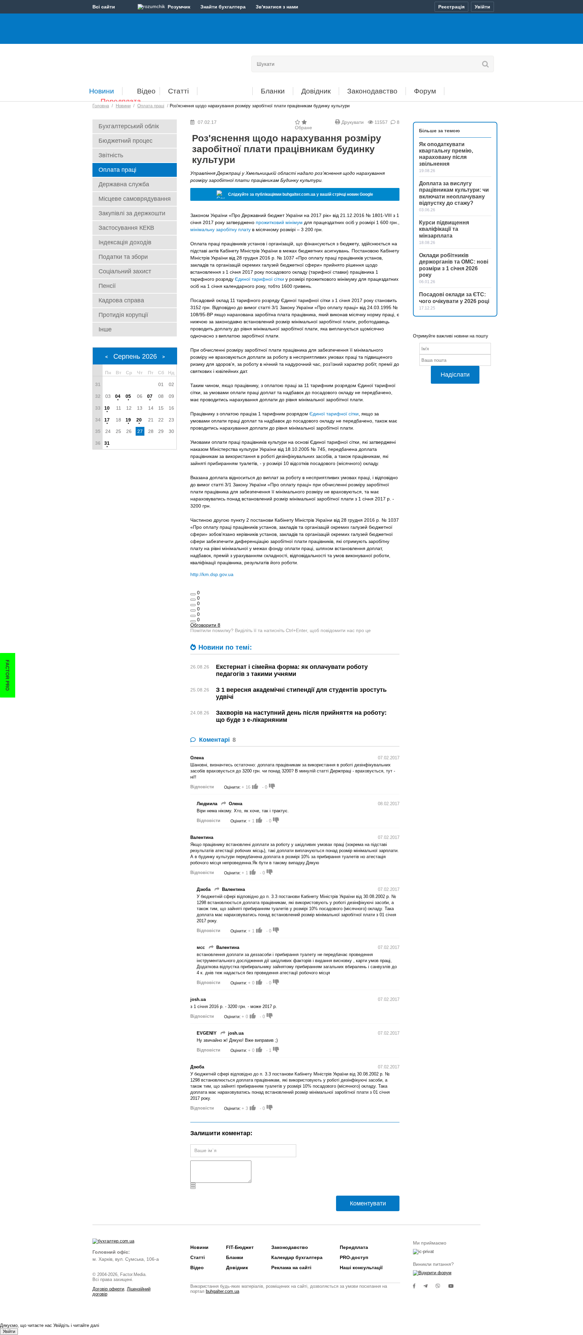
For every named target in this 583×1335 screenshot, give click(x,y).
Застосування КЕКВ (126, 227)
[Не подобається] (193, 621)
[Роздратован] (193, 616)
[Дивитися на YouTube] (454, 1286)
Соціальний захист (125, 271)
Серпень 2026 (135, 356)
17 (107, 420)
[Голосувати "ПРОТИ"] (272, 786)
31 (107, 443)
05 (128, 396)
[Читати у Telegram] (429, 1286)
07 (149, 396)
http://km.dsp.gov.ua (211, 574)
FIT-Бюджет (224, 88)
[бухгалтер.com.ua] (139, 62)
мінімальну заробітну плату (220, 229)
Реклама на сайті (291, 1267)
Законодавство (372, 91)
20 (139, 420)
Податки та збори (123, 256)
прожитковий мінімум (279, 222)
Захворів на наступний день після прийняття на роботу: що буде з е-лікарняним (301, 716)
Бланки (273, 91)
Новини (101, 91)
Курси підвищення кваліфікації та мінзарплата (444, 229)
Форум (425, 91)
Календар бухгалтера (297, 1257)
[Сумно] (193, 610)
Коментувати (368, 1203)
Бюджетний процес (125, 140)
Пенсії (107, 285)
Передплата (121, 101)
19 (128, 420)
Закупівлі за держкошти (132, 213)
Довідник (316, 91)
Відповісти (202, 786)
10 (107, 408)
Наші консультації (361, 1267)
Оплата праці (117, 169)
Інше (105, 329)
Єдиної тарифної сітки (259, 279)
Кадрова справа (121, 300)
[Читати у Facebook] (418, 1286)
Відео (146, 91)
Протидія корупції (123, 314)
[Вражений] (193, 605)
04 (117, 396)
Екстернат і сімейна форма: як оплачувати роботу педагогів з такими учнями (292, 670)
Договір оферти (108, 1288)
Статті (178, 91)
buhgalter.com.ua (222, 1291)
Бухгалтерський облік (129, 126)
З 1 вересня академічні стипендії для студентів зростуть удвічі (301, 693)
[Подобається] (193, 594)
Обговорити (205, 625)
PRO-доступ (354, 1257)
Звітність (111, 155)
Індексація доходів (125, 242)
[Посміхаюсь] (193, 600)
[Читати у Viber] (442, 1286)
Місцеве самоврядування (135, 198)
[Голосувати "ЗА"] (255, 786)
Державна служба (124, 184)
